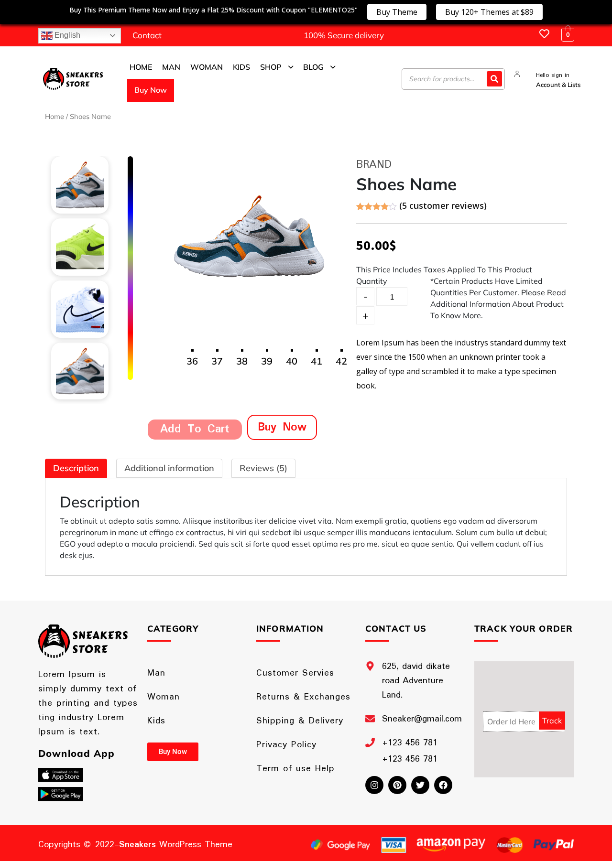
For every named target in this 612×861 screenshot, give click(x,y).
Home (54, 116)
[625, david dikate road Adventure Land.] (370, 666)
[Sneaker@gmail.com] (370, 718)
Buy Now (150, 90)
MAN (171, 67)
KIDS (241, 67)
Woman (163, 697)
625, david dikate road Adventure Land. (416, 680)
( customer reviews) (443, 205)
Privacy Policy (286, 745)
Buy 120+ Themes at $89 (489, 12)
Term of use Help (295, 769)
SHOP (271, 67)
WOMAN (206, 67)
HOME (141, 67)
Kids (156, 721)
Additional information (169, 468)
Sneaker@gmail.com (422, 719)
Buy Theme (396, 12)
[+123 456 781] (370, 742)
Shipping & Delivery (299, 721)
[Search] (494, 78)
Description (76, 468)
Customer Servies (295, 673)
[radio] (130, 175)
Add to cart (195, 429)
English (66, 35)
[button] (277, 67)
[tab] (76, 468)
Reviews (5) (263, 468)
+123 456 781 (409, 743)
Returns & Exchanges (303, 697)
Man (156, 673)
